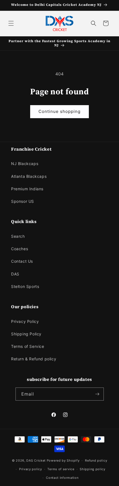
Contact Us (22, 261)
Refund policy (96, 460)
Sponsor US (22, 201)
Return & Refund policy (33, 358)
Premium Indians (27, 188)
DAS (15, 274)
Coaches (19, 248)
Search (18, 236)
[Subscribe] (97, 394)
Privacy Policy (25, 321)
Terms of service (60, 469)
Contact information (62, 478)
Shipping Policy (26, 333)
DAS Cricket (36, 460)
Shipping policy (92, 469)
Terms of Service (27, 346)
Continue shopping (59, 111)
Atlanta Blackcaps (28, 176)
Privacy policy (30, 469)
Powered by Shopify (63, 460)
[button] (11, 23)
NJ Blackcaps (24, 163)
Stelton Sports (25, 286)
